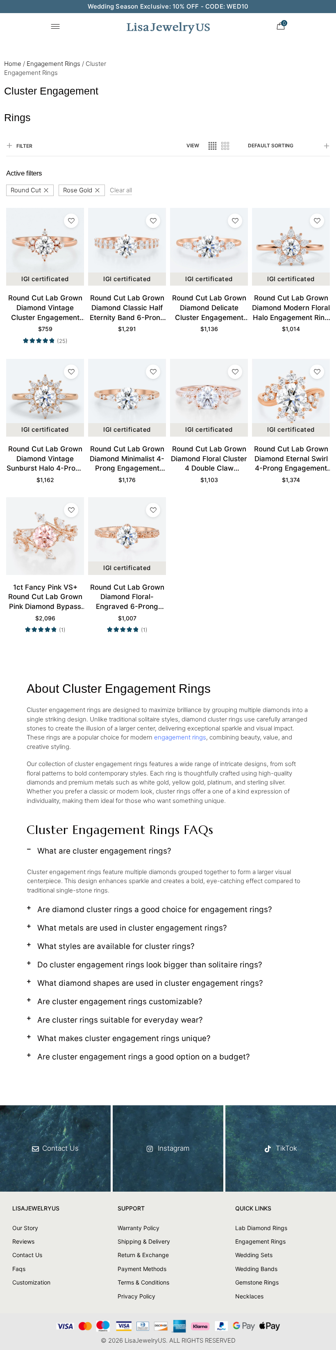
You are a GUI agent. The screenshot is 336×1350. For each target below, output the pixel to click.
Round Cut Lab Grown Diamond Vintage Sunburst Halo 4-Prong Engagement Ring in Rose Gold (45, 459)
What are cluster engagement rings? (104, 851)
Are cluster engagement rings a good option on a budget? (143, 1057)
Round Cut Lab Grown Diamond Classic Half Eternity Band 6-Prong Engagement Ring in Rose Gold (127, 308)
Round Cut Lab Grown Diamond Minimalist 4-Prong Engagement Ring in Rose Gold (127, 459)
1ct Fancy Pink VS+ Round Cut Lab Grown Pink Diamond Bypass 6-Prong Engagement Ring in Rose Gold (45, 597)
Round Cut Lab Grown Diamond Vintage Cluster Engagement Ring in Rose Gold (45, 308)
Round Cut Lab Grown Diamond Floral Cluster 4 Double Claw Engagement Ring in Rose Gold (209, 459)
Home (12, 64)
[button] (168, 854)
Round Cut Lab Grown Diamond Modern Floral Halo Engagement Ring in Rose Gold (291, 308)
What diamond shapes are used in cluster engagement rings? (150, 983)
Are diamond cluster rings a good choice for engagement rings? (154, 909)
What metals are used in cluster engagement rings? (132, 928)
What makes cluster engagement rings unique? (124, 1038)
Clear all (121, 190)
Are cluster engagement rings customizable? (119, 1001)
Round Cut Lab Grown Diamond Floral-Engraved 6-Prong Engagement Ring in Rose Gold (127, 597)
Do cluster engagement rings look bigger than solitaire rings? (149, 964)
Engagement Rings (53, 64)
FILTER (24, 146)
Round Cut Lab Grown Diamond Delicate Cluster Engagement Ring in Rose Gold (209, 308)
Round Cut (26, 190)
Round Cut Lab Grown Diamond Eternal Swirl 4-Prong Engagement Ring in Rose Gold (291, 459)
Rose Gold (77, 190)
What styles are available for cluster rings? (116, 946)
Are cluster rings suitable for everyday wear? (120, 1020)
